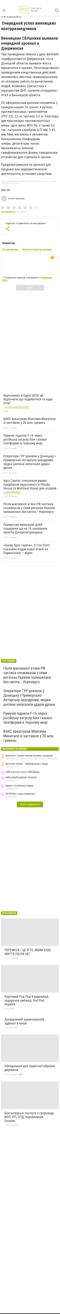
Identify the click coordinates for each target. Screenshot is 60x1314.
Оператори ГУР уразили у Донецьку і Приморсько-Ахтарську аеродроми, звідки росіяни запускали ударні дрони (29, 462)
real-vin (5, 190)
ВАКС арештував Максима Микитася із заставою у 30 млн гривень (29, 421)
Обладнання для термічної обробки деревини (29, 1068)
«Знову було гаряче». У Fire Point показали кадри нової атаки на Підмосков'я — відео (26, 549)
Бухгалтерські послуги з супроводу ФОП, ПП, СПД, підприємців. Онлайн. (29, 1117)
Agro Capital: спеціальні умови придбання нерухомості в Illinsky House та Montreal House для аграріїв (30, 484)
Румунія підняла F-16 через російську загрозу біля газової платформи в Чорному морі (24, 439)
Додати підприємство (30, 804)
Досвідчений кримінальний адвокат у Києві (24, 1021)
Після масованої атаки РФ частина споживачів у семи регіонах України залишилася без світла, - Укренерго (29, 508)
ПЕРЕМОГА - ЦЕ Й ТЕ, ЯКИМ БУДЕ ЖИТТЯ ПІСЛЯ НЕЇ (27, 952)
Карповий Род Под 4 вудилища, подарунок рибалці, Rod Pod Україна (26, 1000)
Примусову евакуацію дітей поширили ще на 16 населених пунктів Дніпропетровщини (25, 528)
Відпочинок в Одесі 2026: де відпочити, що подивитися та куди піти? (27, 399)
